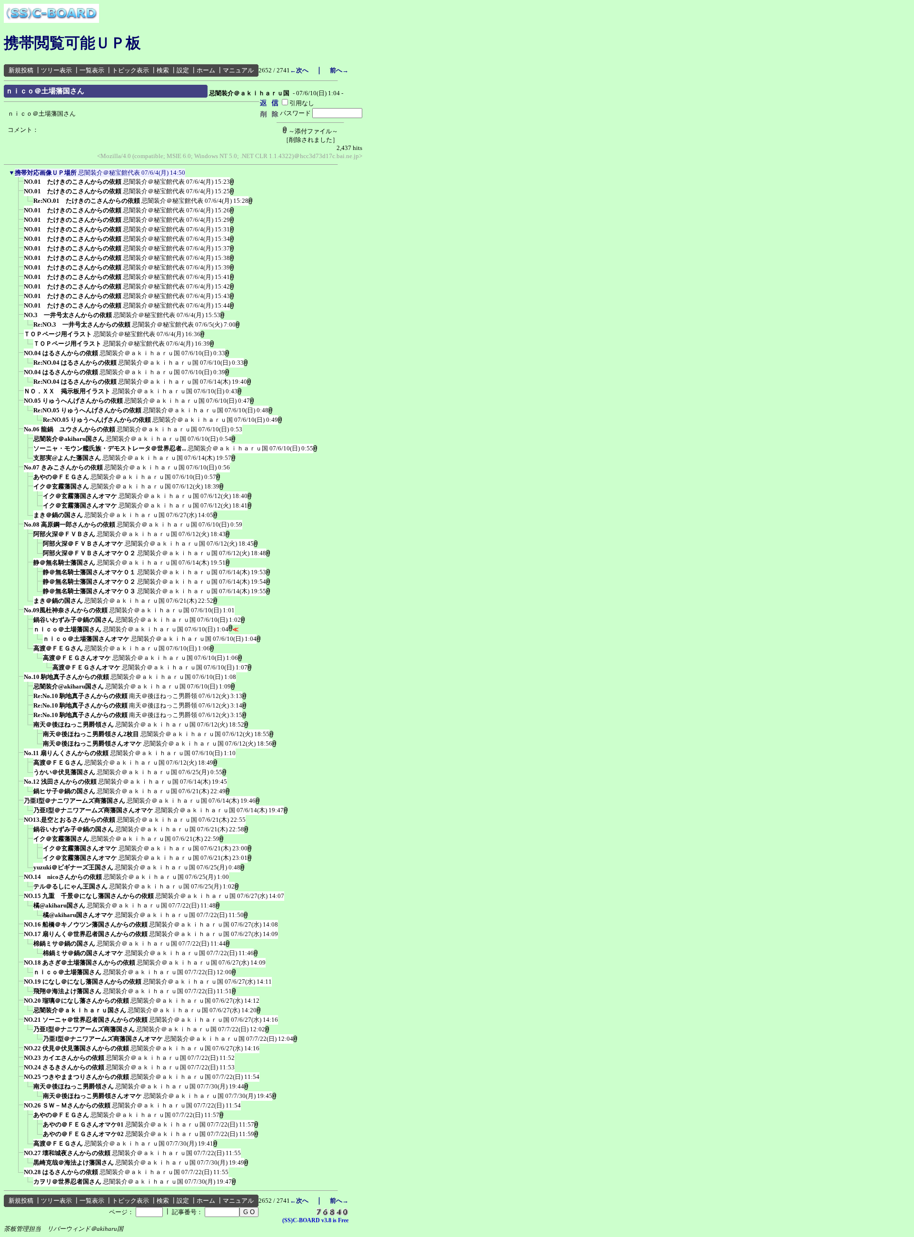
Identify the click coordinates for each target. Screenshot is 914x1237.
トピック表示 (130, 70)
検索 (163, 70)
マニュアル (238, 70)
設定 (183, 70)
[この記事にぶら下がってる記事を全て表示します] (19, 184)
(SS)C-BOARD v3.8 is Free (315, 1220)
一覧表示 (91, 70)
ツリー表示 (56, 70)
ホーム (206, 70)
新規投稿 (21, 70)
